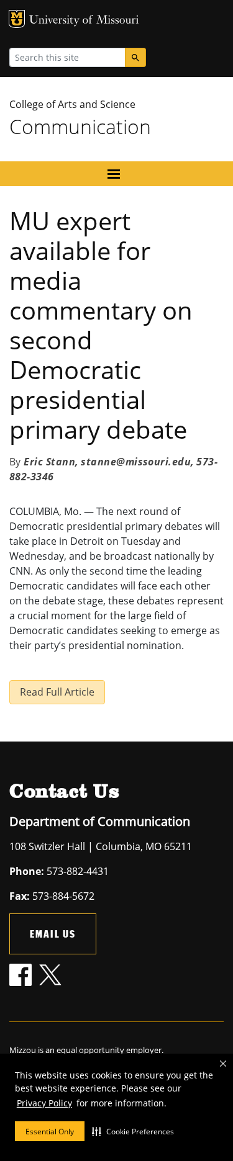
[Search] (135, 57)
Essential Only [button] (49, 1131)
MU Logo (17, 19)
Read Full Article (57, 692)
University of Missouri (84, 20)
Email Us (53, 933)
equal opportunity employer (109, 1050)
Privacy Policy (44, 1103)
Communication (80, 126)
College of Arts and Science (72, 104)
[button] (132, 1131)
